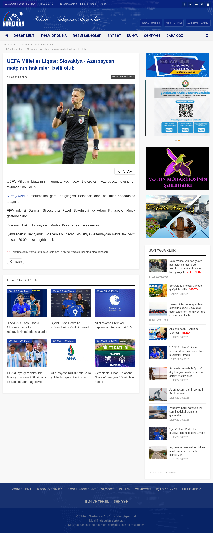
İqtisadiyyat (166, 489)
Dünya (132, 35)
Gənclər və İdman (123, 76)
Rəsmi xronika (54, 35)
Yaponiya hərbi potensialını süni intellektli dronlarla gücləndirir (185, 411)
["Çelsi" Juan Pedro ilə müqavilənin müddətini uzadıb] (71, 303)
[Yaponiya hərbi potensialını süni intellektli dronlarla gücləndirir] (158, 412)
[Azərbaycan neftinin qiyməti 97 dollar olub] (158, 394)
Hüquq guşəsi (88, 3)
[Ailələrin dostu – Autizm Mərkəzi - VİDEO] (158, 333)
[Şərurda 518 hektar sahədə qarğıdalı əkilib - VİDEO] (158, 290)
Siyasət (114, 35)
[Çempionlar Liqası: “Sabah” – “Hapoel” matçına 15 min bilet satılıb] (115, 353)
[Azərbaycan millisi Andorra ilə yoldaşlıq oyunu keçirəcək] (71, 353)
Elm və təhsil (97, 501)
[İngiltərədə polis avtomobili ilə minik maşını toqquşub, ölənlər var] (158, 452)
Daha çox (174, 35)
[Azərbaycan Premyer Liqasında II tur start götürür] (115, 303)
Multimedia (191, 489)
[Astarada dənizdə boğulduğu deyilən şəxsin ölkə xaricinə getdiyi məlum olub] (158, 373)
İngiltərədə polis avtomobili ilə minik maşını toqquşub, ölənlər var (187, 451)
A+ (129, 171)
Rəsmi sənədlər (87, 35)
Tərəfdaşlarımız (68, 3)
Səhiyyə (121, 501)
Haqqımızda (47, 4)
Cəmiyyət (152, 35)
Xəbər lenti (24, 35)
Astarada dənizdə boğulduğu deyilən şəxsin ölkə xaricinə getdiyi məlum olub (186, 372)
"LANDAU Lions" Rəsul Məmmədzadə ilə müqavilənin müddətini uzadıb (187, 351)
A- (119, 171)
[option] (177, 108)
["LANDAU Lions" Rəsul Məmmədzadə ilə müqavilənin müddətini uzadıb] (27, 303)
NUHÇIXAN (16, 196)
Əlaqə (103, 3)
